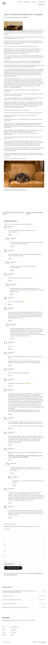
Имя (5, 544)
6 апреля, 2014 (11, 432)
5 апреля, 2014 (11, 417)
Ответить (10, 234)
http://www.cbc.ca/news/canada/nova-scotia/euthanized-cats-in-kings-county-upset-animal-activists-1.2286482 (25, 456)
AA (8, 17)
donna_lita (14, 478)
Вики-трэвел (4, 3)
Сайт (5, 556)
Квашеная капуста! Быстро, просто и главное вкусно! (15, 607)
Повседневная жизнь (25, 17)
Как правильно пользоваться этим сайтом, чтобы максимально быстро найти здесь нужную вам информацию (19, 591)
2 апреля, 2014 (13, 261)
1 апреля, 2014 (11, 226)
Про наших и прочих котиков (9, 603)
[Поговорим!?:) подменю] (45, 4)
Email (5, 550)
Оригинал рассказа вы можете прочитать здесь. (15, 189)
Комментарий (7, 529)
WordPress (43, 642)
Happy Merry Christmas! (7, 595)
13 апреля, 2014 (15, 476)
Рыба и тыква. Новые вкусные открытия (12, 599)
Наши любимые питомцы (15, 17)
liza (9, 251)
